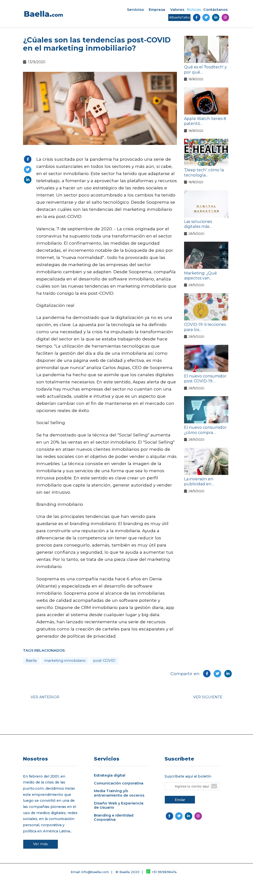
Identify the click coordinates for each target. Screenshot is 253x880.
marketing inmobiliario (65, 660)
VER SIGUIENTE (207, 697)
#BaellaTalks (179, 17)
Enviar (180, 800)
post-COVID (104, 660)
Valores (177, 9)
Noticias (194, 9)
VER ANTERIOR (45, 697)
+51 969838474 (164, 872)
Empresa (157, 9)
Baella (31, 660)
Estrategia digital (109, 775)
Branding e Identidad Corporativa (113, 817)
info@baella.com (95, 872)
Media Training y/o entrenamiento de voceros (119, 793)
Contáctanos (215, 9)
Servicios (135, 9)
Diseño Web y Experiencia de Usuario (118, 805)
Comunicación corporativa (118, 783)
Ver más (40, 844)
